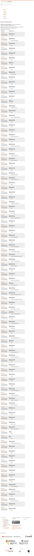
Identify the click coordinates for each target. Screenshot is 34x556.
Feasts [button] (4, 16)
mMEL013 (2, 90)
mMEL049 (2, 263)
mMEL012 (2, 85)
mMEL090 (2, 459)
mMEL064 (2, 335)
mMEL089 (2, 454)
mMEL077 (2, 397)
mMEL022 (2, 133)
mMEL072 (2, 373)
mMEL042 (2, 229)
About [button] (4, 9)
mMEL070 (2, 363)
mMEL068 (2, 354)
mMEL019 (2, 119)
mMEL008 (2, 66)
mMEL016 (2, 104)
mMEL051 (2, 272)
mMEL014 (2, 95)
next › (13, 513)
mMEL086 (2, 440)
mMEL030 (2, 172)
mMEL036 (2, 200)
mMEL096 (2, 488)
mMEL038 (2, 210)
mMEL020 (2, 124)
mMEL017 (2, 109)
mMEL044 (2, 239)
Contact (5, 18)
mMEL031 (2, 176)
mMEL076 (2, 392)
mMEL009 (2, 71)
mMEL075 (2, 387)
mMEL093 (2, 474)
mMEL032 (2, 181)
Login (25, 519)
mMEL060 (2, 315)
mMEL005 (2, 52)
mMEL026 (2, 152)
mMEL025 (2, 148)
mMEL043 (2, 234)
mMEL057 (2, 301)
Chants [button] (4, 11)
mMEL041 (2, 224)
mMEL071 (2, 368)
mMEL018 (2, 114)
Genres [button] (4, 14)
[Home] (6, 1)
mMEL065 (2, 339)
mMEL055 (2, 291)
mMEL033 (2, 186)
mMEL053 (2, 282)
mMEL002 (2, 37)
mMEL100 (2, 507)
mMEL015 (2, 100)
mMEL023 (2, 138)
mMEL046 (2, 248)
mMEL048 (2, 258)
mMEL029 (2, 167)
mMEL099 (2, 502)
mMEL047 (2, 253)
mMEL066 (2, 344)
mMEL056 (2, 296)
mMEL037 (2, 205)
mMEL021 (2, 128)
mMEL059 (2, 311)
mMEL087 (2, 445)
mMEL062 (2, 325)
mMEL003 (2, 42)
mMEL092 (2, 469)
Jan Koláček (5, 523)
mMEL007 (2, 61)
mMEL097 (2, 493)
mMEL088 (2, 450)
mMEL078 (2, 402)
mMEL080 (2, 411)
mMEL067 (2, 349)
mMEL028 (2, 162)
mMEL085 (2, 435)
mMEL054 (2, 287)
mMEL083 (2, 426)
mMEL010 (2, 76)
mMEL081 (2, 416)
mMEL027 (2, 157)
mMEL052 (2, 277)
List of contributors (6, 527)
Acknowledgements (6, 528)
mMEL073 (2, 378)
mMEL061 (2, 320)
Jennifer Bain (5, 521)
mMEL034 (2, 191)
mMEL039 (2, 215)
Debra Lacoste (5, 519)
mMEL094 (2, 478)
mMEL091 (2, 464)
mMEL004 (2, 47)
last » (17, 513)
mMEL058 (2, 306)
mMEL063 (2, 330)
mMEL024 (2, 143)
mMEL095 (2, 483)
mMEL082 (2, 421)
